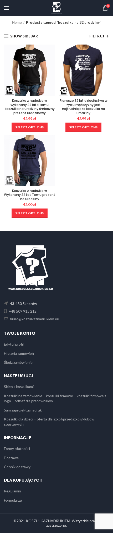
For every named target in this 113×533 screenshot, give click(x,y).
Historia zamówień (19, 353)
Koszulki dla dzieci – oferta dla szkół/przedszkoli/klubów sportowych (49, 422)
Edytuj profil (14, 344)
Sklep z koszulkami (19, 386)
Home (17, 22)
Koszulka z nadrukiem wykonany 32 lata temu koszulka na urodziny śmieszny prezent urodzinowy (30, 107)
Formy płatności (17, 448)
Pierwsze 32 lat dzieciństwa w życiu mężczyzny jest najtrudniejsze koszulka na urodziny (83, 107)
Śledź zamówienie (18, 362)
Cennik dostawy (17, 466)
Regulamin (12, 491)
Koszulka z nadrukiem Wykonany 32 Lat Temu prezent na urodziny (29, 195)
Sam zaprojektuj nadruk (23, 410)
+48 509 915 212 (22, 311)
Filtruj (96, 36)
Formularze (13, 500)
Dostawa (11, 458)
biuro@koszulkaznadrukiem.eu (34, 319)
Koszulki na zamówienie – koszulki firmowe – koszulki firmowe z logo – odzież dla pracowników (55, 398)
